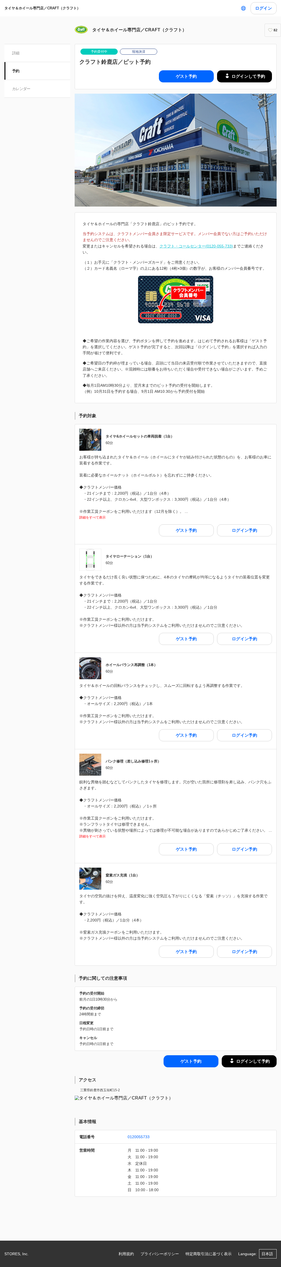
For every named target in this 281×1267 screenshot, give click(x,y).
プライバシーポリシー (159, 1254)
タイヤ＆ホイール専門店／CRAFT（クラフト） (42, 8)
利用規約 (126, 1254)
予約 (15, 71)
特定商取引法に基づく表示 (209, 1254)
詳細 (15, 53)
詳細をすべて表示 (92, 517)
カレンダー (21, 89)
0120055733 (139, 1137)
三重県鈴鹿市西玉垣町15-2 (100, 1090)
